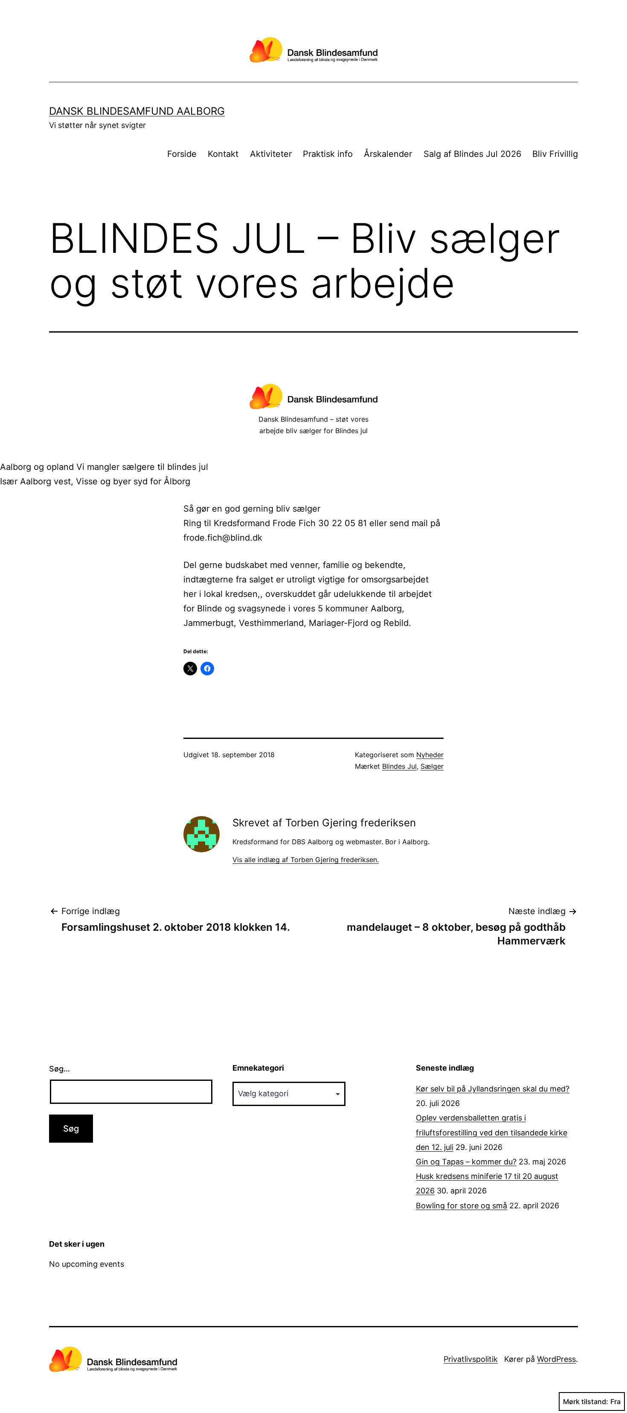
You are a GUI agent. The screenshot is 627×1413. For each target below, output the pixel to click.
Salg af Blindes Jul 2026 (472, 154)
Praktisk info (328, 154)
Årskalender (388, 154)
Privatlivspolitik (471, 1359)
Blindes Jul (399, 766)
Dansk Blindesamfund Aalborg (137, 111)
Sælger (432, 766)
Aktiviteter (271, 154)
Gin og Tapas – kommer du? (466, 1161)
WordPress (556, 1359)
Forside (182, 154)
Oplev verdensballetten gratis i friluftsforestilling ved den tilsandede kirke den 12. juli (491, 1132)
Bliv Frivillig (555, 154)
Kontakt (223, 154)
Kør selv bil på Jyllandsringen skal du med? (492, 1088)
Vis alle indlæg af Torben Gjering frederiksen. (305, 859)
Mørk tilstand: (585, 1401)
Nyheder (430, 754)
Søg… (59, 1068)
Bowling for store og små (461, 1205)
